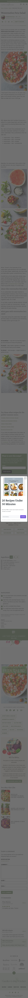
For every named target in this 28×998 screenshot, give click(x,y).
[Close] (25, 478)
